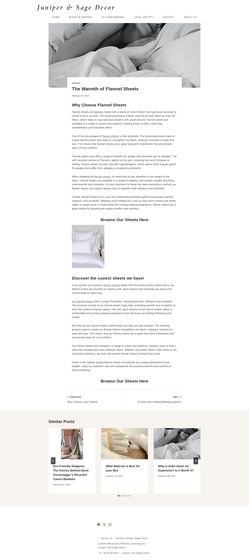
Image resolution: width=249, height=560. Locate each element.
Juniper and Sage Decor (135, 553)
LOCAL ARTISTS (143, 17)
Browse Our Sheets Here (124, 220)
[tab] (118, 496)
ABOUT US (190, 17)
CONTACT (168, 17)
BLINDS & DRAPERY (80, 17)
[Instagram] (109, 524)
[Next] (196, 460)
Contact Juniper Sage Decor (131, 538)
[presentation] (72, 443)
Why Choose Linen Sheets (82, 400)
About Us (106, 538)
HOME (56, 17)
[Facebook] (98, 524)
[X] (104, 524)
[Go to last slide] (53, 460)
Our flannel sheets (82, 301)
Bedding (76, 83)
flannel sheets (110, 136)
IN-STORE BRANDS (113, 17)
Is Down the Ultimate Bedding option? (160, 400)
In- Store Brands (109, 553)
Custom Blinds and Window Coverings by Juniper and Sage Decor (121, 545)
